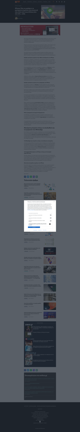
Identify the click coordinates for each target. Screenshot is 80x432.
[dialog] (40, 216)
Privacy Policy (45, 230)
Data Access (40, 230)
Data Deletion (35, 230)
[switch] (50, 215)
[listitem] (40, 213)
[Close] (54, 202)
